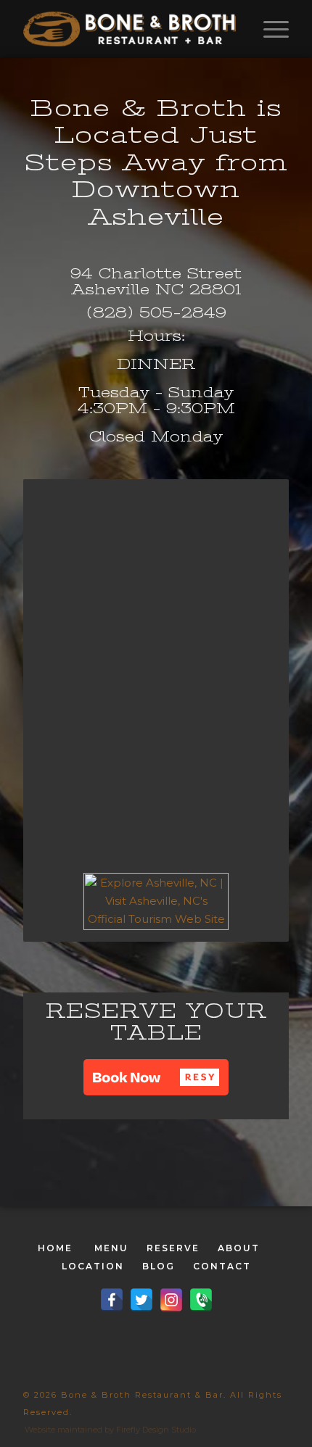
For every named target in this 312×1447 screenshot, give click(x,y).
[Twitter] (141, 1299)
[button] (156, 1077)
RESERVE (173, 1248)
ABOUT (239, 1248)
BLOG (158, 1266)
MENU (111, 1248)
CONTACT (222, 1266)
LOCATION (93, 1266)
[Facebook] (111, 1299)
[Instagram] (171, 1299)
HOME (55, 1248)
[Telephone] (201, 1299)
